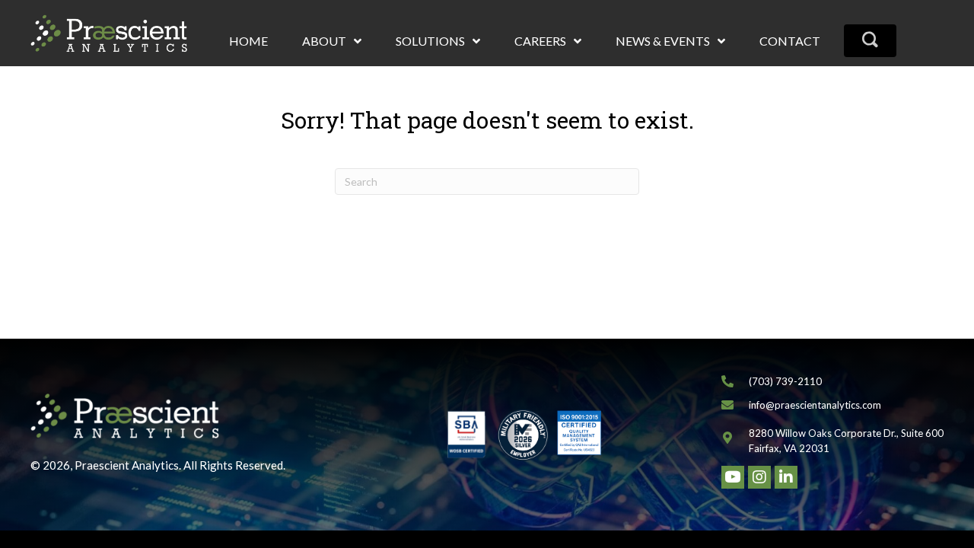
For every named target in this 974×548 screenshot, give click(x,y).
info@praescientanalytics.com (815, 405)
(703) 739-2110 (785, 381)
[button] (870, 40)
